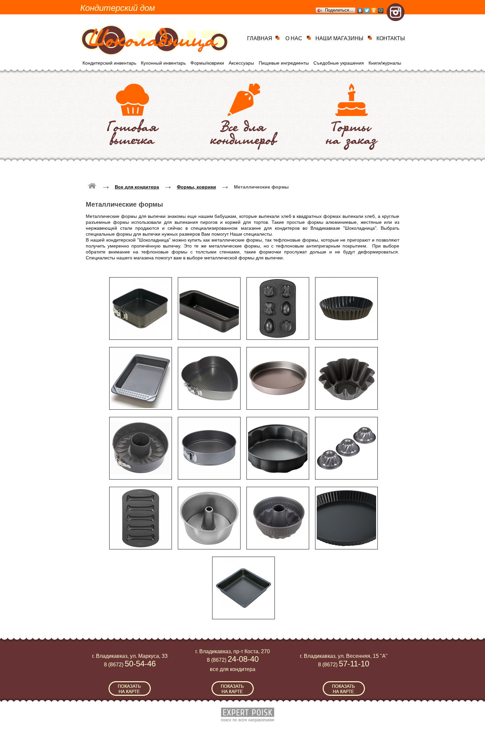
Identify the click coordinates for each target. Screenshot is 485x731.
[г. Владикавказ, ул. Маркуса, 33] (129, 688)
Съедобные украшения (338, 63)
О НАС (293, 38)
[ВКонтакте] (360, 10)
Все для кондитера (137, 187)
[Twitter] (367, 10)
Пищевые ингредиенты (284, 63)
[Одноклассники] (374, 10)
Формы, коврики (196, 187)
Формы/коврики (207, 63)
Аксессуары (241, 63)
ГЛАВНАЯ (259, 38)
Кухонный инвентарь (163, 63)
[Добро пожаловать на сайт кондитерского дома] (92, 185)
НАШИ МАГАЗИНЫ (339, 38)
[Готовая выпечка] (133, 115)
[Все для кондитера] (244, 115)
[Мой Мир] (380, 10)
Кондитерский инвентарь (109, 63)
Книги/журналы (385, 63)
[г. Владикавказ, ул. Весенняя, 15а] (344, 688)
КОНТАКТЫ (390, 38)
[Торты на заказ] (352, 115)
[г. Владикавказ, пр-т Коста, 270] (232, 688)
